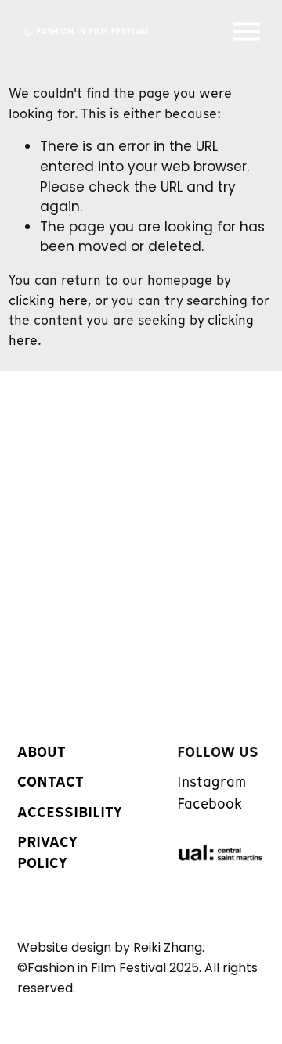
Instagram (211, 782)
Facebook (209, 804)
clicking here (48, 300)
